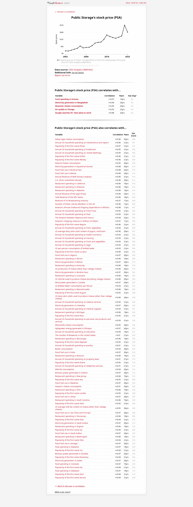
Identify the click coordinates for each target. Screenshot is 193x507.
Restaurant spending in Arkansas (70, 187)
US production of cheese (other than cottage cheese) (78, 269)
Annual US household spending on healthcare (75, 149)
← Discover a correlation (65, 11)
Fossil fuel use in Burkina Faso (68, 170)
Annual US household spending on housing (74, 238)
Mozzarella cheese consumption (69, 325)
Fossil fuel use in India (65, 352)
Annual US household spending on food (72, 214)
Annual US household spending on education (75, 332)
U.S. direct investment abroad (68, 180)
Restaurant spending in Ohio (68, 390)
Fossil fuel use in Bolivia (65, 173)
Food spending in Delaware (67, 470)
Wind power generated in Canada (70, 282)
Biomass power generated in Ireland (71, 372)
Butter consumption (64, 349)
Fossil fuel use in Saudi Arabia (68, 433)
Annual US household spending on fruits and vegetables (80, 241)
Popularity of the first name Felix (69, 440)
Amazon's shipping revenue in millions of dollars (76, 221)
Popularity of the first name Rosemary (71, 457)
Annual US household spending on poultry (74, 345)
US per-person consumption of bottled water (75, 248)
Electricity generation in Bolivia (68, 262)
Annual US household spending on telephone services (79, 366)
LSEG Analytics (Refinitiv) (81, 69)
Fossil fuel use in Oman (65, 396)
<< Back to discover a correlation (70, 486)
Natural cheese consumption (68, 163)
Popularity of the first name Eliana (70, 362)
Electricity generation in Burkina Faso (71, 272)
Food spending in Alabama (67, 447)
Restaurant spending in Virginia (69, 426)
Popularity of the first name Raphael (71, 342)
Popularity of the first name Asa (69, 379)
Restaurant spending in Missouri (69, 355)
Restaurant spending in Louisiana (70, 275)
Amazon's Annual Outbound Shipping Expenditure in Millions (82, 207)
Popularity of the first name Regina (70, 224)
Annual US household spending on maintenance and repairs (82, 142)
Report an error (62, 75)
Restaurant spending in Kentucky (70, 265)
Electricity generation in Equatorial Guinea (74, 166)
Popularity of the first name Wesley (70, 159)
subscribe (142, 3)
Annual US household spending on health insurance (78, 234)
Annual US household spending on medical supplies (78, 309)
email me (134, 3)
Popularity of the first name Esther (70, 156)
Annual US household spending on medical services (78, 302)
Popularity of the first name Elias (69, 419)
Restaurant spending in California (70, 183)
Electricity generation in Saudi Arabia (71, 423)
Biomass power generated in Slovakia (71, 453)
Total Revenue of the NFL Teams (69, 197)
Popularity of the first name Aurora (70, 477)
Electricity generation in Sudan (68, 460)
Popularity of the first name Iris (69, 450)
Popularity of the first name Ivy (68, 430)
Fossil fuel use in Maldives (66, 383)
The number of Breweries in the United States (75, 335)
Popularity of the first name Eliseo (70, 146)
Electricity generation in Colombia (70, 305)
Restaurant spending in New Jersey (70, 376)
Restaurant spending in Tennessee (70, 416)
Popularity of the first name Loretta (70, 393)
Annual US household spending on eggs (73, 245)
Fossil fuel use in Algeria (66, 255)
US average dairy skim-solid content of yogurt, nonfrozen (80, 231)
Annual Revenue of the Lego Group (70, 193)
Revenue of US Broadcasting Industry (71, 200)
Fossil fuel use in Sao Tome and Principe (72, 412)
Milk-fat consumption (64, 369)
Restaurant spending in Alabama (69, 190)
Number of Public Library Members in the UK (75, 204)
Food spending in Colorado (67, 464)
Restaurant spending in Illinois (68, 258)
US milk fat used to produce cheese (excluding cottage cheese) (82, 279)
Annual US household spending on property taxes (77, 359)
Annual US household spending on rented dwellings (78, 153)
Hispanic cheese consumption (68, 386)
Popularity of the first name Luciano (71, 251)
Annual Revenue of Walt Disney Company (73, 176)
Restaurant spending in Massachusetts (72, 289)
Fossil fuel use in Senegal (66, 443)
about (128, 3)
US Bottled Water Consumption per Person (74, 286)
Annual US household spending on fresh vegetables (78, 228)
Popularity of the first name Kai (68, 467)
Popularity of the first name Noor (69, 403)
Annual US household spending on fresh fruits (75, 211)
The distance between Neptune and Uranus (74, 217)
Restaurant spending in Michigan (70, 312)
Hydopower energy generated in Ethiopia (73, 328)
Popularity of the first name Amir (69, 474)
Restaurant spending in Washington (71, 436)
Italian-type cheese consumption (69, 139)
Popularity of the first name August (70, 292)
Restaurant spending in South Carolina (72, 400)
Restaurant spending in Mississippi (70, 338)
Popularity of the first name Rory (69, 315)
